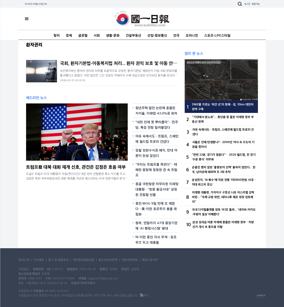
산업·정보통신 (157, 35)
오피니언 (192, 35)
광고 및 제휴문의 (58, 260)
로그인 (247, 3)
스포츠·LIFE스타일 (217, 35)
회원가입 (255, 3)
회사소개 (23, 260)
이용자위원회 (129, 260)
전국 (176, 35)
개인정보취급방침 (83, 260)
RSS (146, 295)
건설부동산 (133, 35)
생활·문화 (113, 35)
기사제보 (38, 260)
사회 (97, 35)
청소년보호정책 (107, 260)
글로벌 (83, 35)
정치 (57, 35)
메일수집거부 (150, 260)
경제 (69, 35)
